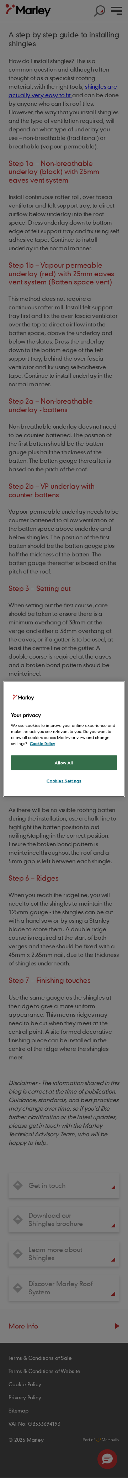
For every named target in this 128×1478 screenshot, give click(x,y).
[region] (64, 739)
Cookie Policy (42, 743)
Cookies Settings (64, 780)
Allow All (64, 762)
